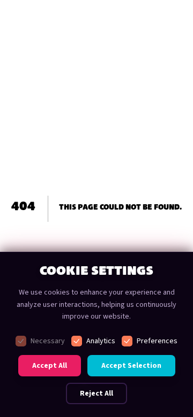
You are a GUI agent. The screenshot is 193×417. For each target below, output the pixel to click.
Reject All (96, 393)
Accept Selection (131, 365)
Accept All (49, 365)
